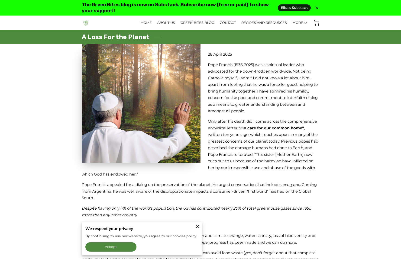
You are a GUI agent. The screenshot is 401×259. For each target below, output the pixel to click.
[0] (316, 23)
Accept (111, 247)
